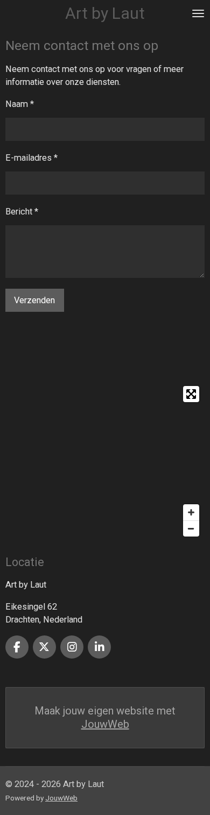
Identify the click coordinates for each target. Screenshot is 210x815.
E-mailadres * (31, 158)
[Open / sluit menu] (198, 13)
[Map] (105, 461)
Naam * (19, 104)
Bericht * (21, 211)
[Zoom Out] (191, 528)
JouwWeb (105, 724)
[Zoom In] (191, 512)
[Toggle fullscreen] (191, 394)
